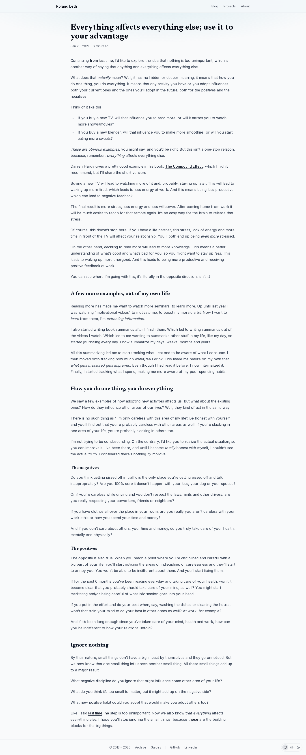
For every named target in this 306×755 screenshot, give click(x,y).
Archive (140, 747)
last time (95, 713)
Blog (214, 6)
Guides (156, 747)
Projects (230, 6)
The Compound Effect (184, 166)
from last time (101, 60)
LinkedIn (191, 747)
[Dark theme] (298, 747)
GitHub (175, 747)
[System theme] (285, 747)
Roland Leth (66, 6)
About (245, 6)
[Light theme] (292, 747)
